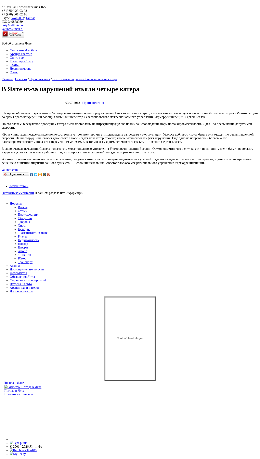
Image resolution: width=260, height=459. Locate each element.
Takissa (30, 18)
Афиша (15, 265)
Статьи (15, 65)
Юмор (22, 258)
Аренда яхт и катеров (25, 287)
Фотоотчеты (18, 273)
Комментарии (18, 186)
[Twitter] (36, 174)
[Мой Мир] (44, 174)
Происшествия (39, 79)
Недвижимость (20, 68)
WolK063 (17, 18)
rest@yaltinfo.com (13, 25)
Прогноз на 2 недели (18, 394)
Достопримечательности (27, 269)
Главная (7, 79)
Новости (21, 79)
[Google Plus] (49, 174)
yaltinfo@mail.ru (12, 29)
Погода (23, 243)
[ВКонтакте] (31, 174)
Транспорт (25, 262)
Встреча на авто (21, 284)
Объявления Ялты (22, 276)
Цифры (23, 247)
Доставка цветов (21, 291)
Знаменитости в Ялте (33, 232)
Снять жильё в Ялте (23, 50)
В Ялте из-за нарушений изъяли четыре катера (84, 79)
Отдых (22, 211)
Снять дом (17, 57)
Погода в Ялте (14, 382)
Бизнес (22, 236)
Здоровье (24, 222)
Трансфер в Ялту (21, 61)
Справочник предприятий (28, 280)
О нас (14, 72)
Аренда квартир (21, 54)
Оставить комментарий (18, 193)
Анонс (22, 251)
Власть (22, 207)
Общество (25, 218)
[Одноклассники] (40, 174)
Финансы (24, 254)
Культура (24, 229)
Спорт (22, 225)
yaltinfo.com (10, 169)
